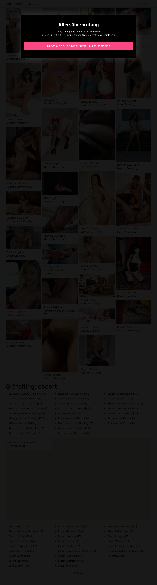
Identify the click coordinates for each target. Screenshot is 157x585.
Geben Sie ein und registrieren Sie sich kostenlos (78, 45)
